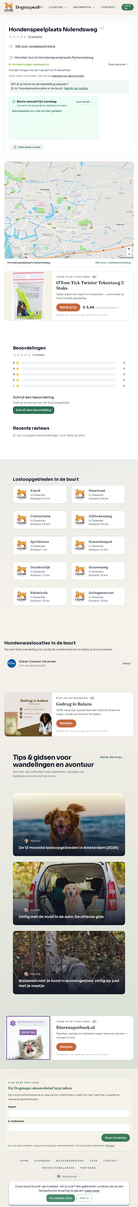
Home (24, 1160)
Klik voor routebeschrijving (35, 46)
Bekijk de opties (76, 88)
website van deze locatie (68, 76)
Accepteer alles (60, 1198)
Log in (127, 7)
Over (93, 1160)
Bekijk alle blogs (112, 757)
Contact (108, 7)
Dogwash (42, 1160)
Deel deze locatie (29, 147)
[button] (102, 28)
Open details (83, 101)
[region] (69, 210)
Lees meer (92, 1191)
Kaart (38, 7)
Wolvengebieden (70, 1160)
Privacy (110, 1145)
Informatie (82, 7)
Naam (12, 1106)
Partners (88, 1168)
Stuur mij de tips (115, 1137)
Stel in (84, 1198)
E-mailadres (16, 1121)
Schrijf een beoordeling (33, 410)
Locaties (56, 7)
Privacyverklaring (58, 1168)
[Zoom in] (129, 248)
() (35, 36)
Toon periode (117, 64)
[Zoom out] (129, 254)
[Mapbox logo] (13, 255)
